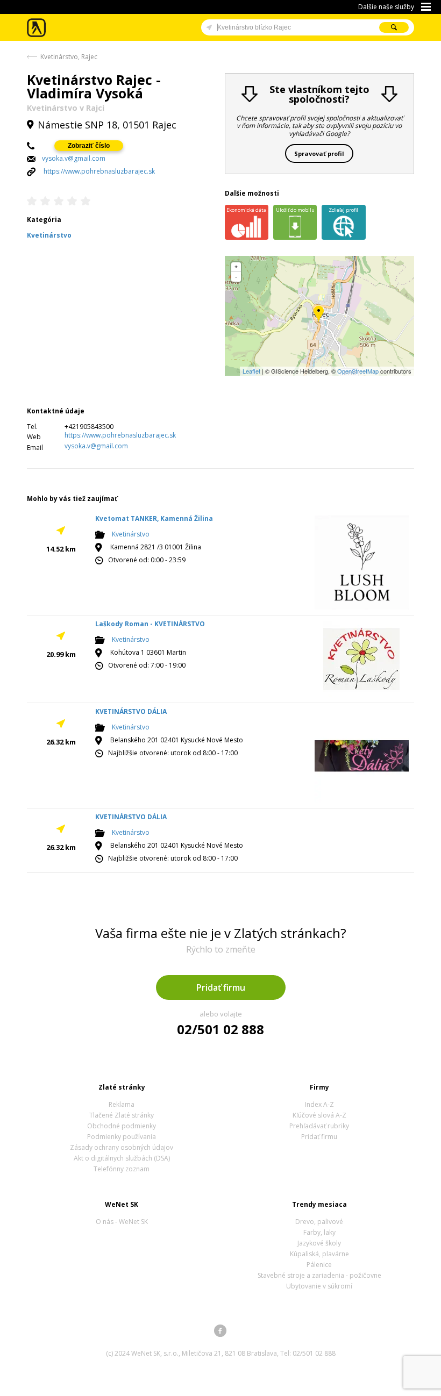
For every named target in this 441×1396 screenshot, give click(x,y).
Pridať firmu (220, 987)
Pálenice (319, 1264)
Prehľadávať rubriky (319, 1125)
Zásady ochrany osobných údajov (121, 1147)
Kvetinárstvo (131, 534)
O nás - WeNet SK (122, 1221)
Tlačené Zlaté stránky (121, 1115)
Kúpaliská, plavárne (319, 1253)
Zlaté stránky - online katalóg (37, 27)
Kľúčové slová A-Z (319, 1115)
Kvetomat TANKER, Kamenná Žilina (154, 518)
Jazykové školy (319, 1243)
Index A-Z (319, 1104)
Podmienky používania (121, 1136)
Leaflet (251, 371)
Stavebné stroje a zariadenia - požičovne (319, 1275)
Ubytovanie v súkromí (319, 1286)
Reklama (121, 1104)
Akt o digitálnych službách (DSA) (122, 1158)
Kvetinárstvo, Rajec (68, 56)
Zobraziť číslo (89, 145)
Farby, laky (319, 1232)
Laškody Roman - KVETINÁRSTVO (150, 623)
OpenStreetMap (358, 371)
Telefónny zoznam (122, 1168)
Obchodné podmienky (121, 1125)
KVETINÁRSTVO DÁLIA (131, 711)
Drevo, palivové (319, 1221)
